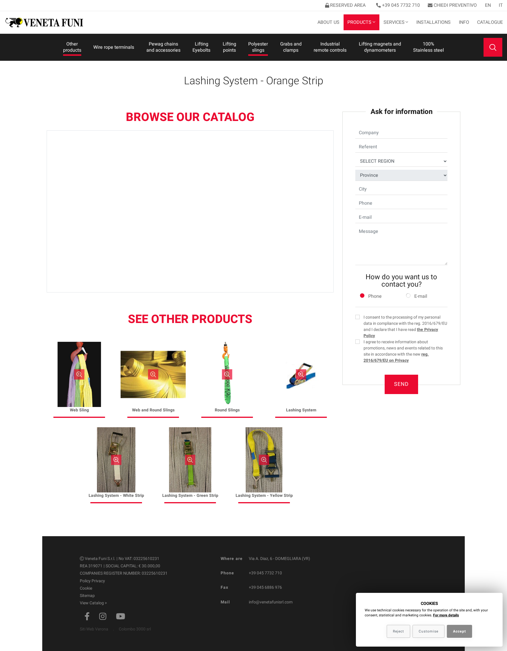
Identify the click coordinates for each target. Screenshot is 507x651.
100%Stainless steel (428, 47)
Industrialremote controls (330, 47)
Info (464, 22)
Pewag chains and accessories (163, 47)
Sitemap (87, 596)
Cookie (86, 588)
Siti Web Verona (94, 629)
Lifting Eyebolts (201, 47)
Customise (428, 631)
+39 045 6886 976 (265, 587)
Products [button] (359, 22)
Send (401, 384)
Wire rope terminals (113, 47)
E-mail (420, 296)
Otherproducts (72, 47)
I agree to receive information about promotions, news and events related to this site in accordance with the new (403, 351)
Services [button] (394, 22)
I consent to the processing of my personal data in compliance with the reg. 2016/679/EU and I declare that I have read (405, 326)
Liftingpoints (229, 47)
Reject (398, 631)
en (488, 5)
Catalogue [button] (490, 22)
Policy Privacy (92, 581)
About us (328, 22)
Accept (459, 631)
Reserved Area (348, 5)
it (501, 5)
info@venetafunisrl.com (271, 602)
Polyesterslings (258, 47)
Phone (375, 296)
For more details (446, 615)
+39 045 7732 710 (401, 5)
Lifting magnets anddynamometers (380, 47)
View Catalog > (93, 603)
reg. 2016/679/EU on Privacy (396, 357)
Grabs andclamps (291, 47)
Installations (433, 22)
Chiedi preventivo (455, 5)
